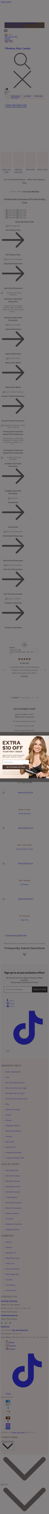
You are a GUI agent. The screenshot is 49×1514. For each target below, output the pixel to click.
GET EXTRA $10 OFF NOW (15, 767)
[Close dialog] (46, 737)
